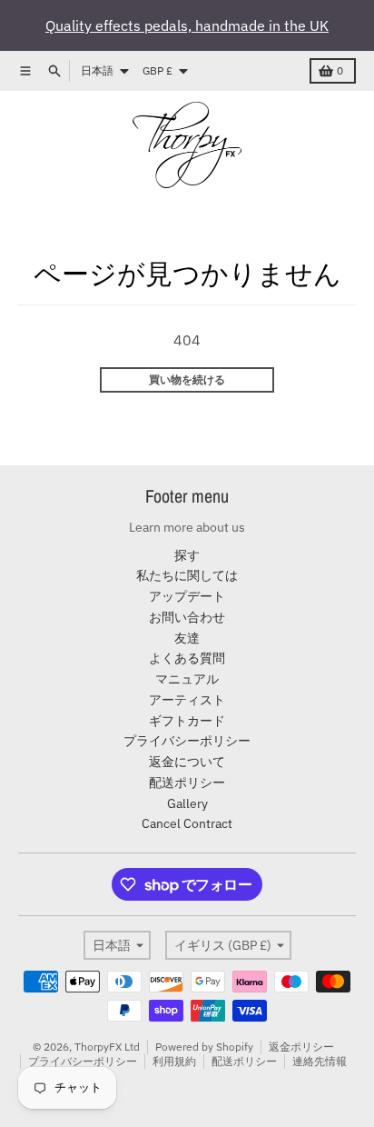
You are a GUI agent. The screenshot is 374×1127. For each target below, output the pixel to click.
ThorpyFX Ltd (107, 1046)
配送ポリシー (244, 1061)
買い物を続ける (187, 379)
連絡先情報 (319, 1061)
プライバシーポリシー (82, 1061)
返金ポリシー (301, 1046)
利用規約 (174, 1061)
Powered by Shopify (204, 1046)
